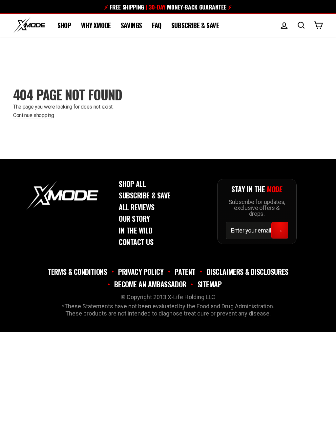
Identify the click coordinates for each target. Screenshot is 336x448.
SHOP (64, 25)
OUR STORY (134, 218)
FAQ (156, 25)
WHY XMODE (96, 25)
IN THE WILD (135, 230)
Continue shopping (33, 115)
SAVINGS (131, 25)
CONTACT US (136, 242)
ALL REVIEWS (136, 207)
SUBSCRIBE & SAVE (195, 25)
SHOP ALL (132, 184)
